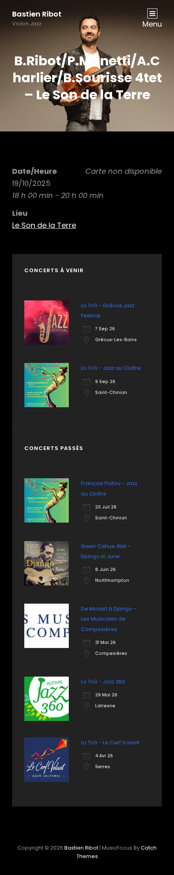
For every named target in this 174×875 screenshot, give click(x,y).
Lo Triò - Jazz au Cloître (111, 368)
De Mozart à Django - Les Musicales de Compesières (108, 618)
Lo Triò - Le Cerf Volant (110, 742)
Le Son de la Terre (44, 225)
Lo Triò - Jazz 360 (103, 681)
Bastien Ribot (37, 14)
